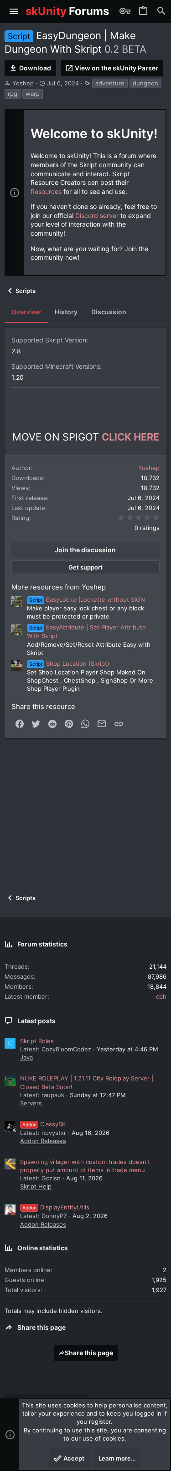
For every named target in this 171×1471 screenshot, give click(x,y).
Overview (26, 312)
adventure (109, 83)
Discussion (108, 312)
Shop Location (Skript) (69, 663)
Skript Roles (37, 1041)
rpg (12, 93)
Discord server (97, 215)
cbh (161, 996)
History (66, 312)
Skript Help (36, 1186)
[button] (14, 11)
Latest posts (36, 1021)
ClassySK (44, 1124)
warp (33, 93)
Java (26, 1057)
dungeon (145, 83)
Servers (31, 1103)
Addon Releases (43, 1140)
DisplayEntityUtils (55, 1207)
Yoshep (23, 83)
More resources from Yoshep (58, 587)
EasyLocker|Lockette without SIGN (87, 599)
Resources (46, 191)
